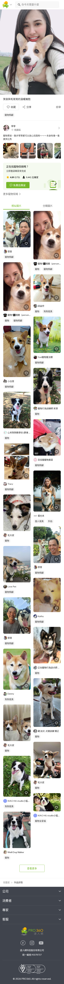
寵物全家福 (40, 821)
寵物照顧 (9, 115)
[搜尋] (18, 5)
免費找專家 (19, 185)
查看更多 (32, 868)
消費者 (7, 900)
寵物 (7, 320)
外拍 (50, 521)
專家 (5, 910)
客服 (5, 919)
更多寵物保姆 (10, 193)
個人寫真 (39, 521)
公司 (5, 891)
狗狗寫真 (9, 699)
